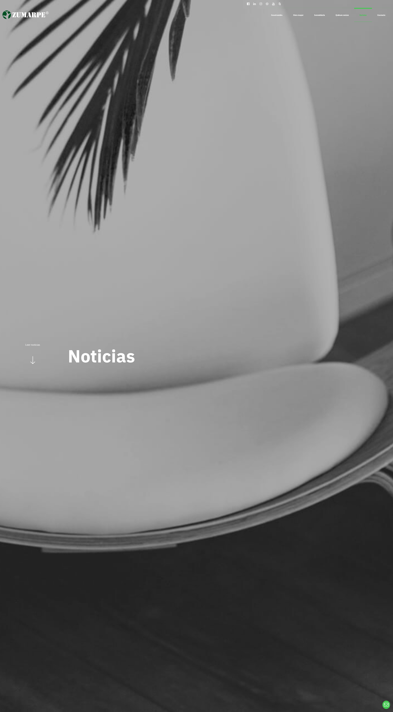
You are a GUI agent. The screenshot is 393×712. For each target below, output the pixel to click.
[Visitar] (248, 3)
